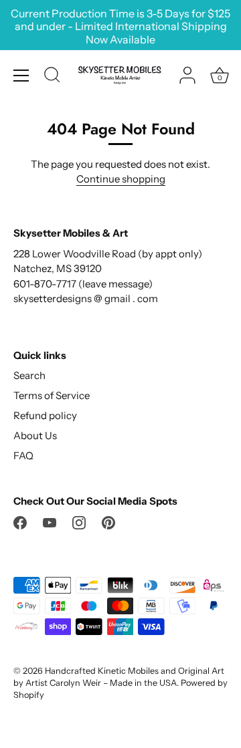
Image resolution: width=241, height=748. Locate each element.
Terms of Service (51, 395)
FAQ (23, 455)
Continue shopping (120, 178)
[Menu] (21, 75)
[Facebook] (20, 521)
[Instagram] (79, 521)
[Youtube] (49, 521)
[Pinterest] (108, 521)
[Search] (52, 77)
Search (29, 375)
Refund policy (45, 415)
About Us (35, 435)
